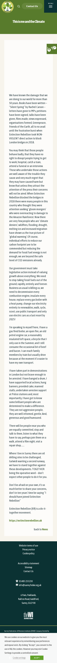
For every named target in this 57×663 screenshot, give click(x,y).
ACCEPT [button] (37, 658)
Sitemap (28, 567)
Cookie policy (29, 553)
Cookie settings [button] (19, 657)
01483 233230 (26, 581)
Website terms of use (28, 545)
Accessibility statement (28, 563)
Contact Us (32, 6)
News (45, 529)
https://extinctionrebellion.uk (25, 520)
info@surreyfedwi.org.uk (30, 585)
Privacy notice (28, 549)
